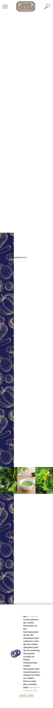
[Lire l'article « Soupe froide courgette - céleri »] (26, 480)
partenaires (32, 616)
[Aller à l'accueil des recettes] (25, 6)
